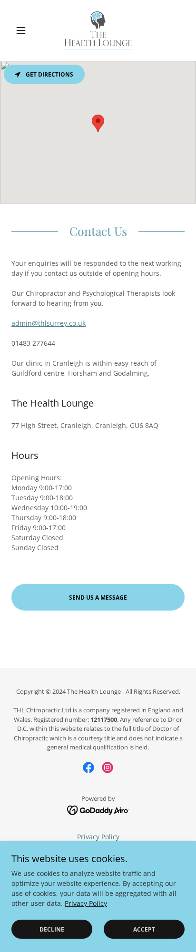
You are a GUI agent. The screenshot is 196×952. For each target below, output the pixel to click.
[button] (24, 30)
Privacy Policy (86, 903)
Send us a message (98, 597)
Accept (144, 929)
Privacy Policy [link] (98, 836)
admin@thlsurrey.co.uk (48, 323)
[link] (98, 30)
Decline (51, 929)
